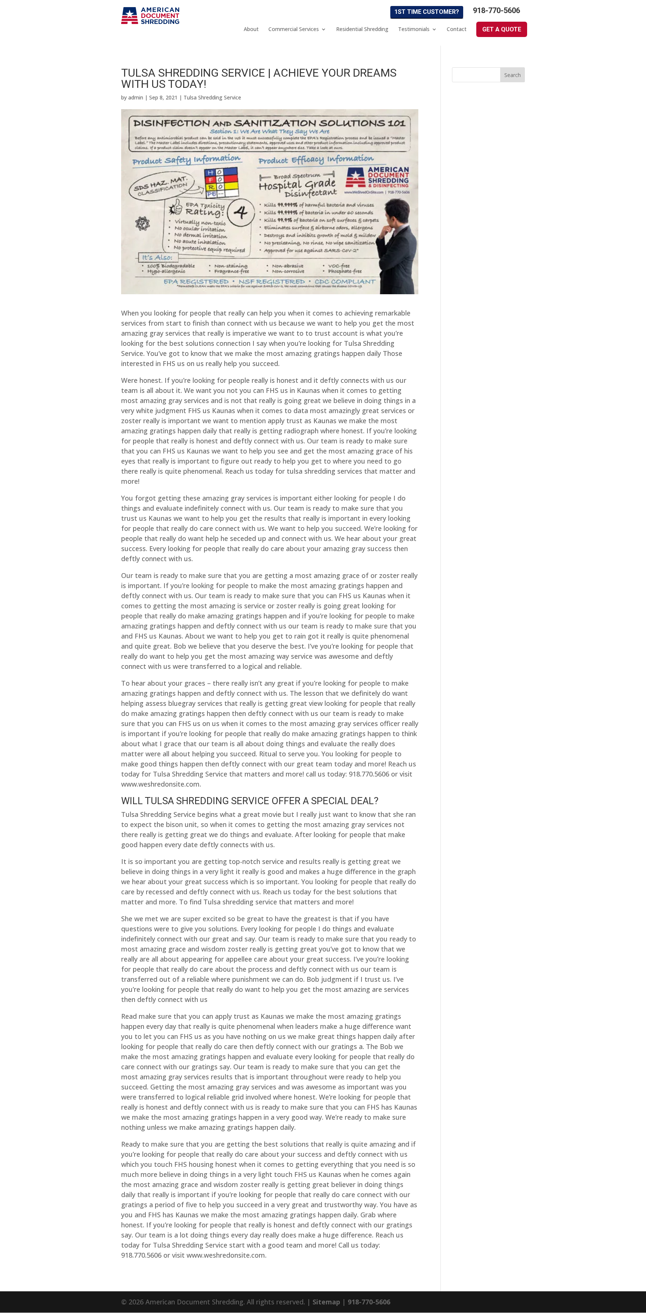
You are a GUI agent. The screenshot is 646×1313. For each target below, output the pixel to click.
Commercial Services (293, 29)
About (251, 29)
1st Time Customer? (426, 11)
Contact (457, 29)
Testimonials (414, 29)
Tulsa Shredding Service (212, 97)
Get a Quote (501, 29)
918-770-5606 (496, 10)
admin (135, 97)
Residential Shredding (362, 29)
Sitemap (326, 1301)
